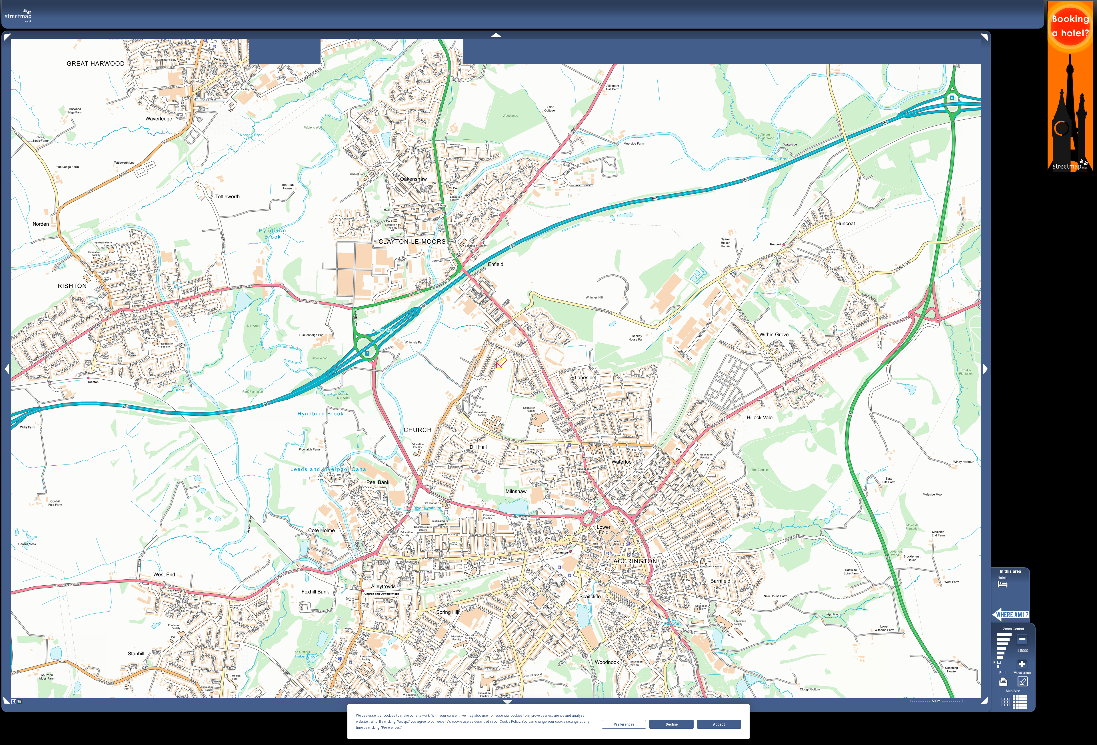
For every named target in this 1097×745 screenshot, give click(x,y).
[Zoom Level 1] (1003, 666)
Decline (672, 724)
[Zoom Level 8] (1003, 634)
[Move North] (496, 35)
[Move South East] (985, 700)
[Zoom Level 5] (1003, 648)
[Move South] (508, 702)
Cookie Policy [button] (510, 722)
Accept (719, 724)
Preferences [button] (391, 728)
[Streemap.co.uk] (18, 12)
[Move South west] (5, 700)
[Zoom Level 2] (1003, 662)
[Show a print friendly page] (1003, 679)
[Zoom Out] (1023, 639)
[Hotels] (1002, 583)
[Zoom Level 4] (1003, 653)
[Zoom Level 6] (1003, 643)
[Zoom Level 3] (1003, 657)
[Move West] (6, 369)
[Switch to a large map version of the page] (1014, 701)
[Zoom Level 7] (1003, 639)
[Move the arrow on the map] (1022, 679)
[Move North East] (986, 36)
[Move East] (986, 369)
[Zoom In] (1023, 664)
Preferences (624, 724)
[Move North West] (6, 36)
